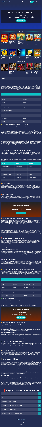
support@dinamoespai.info (21, 422)
